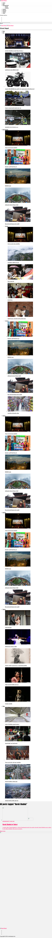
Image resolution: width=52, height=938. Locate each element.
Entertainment (6, 5)
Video (4, 13)
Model (6, 6)
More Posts (2, 831)
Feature (4, 9)
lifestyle (4, 10)
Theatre (4, 11)
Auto (4, 4)
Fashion (7, 8)
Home (4, 2)
